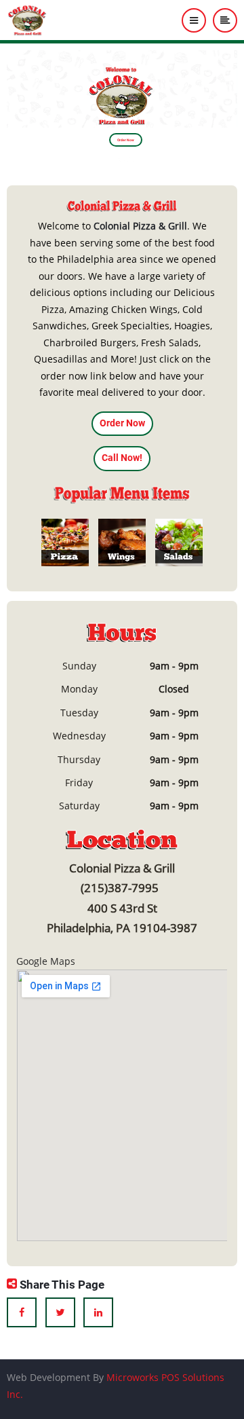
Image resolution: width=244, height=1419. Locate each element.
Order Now (125, 140)
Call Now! (122, 458)
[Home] (28, 19)
